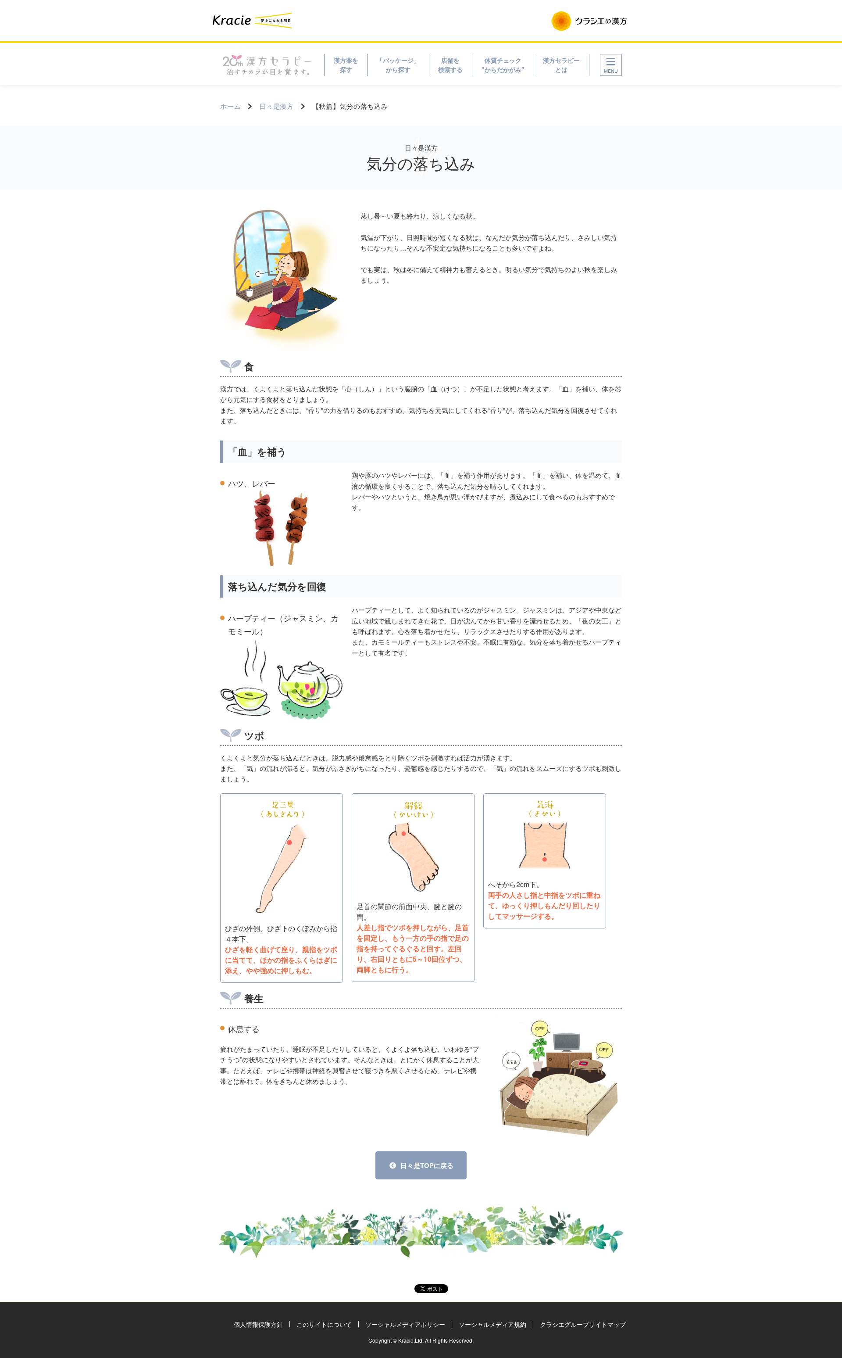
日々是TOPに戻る (426, 1165)
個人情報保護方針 (258, 1324)
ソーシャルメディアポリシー (405, 1324)
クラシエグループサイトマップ (583, 1324)
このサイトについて (324, 1324)
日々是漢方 (276, 106)
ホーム (230, 106)
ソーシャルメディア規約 (492, 1324)
